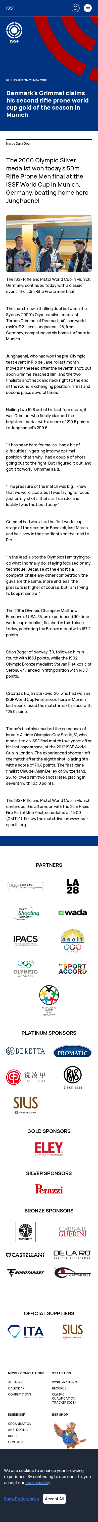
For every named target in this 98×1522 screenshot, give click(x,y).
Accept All (54, 1499)
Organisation (19, 1424)
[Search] (76, 8)
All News (15, 1382)
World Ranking (64, 1382)
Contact (16, 1442)
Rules (12, 1436)
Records (59, 1388)
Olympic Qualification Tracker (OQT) (64, 1398)
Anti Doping (18, 1430)
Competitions (19, 1394)
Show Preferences (21, 1499)
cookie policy (37, 1482)
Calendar (16, 1388)
